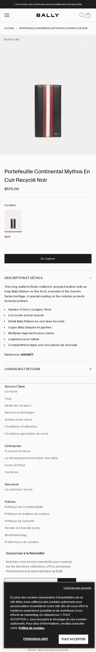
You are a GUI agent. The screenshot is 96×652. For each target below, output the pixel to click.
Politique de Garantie (19, 521)
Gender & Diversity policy (23, 528)
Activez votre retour (19, 419)
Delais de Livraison (18, 405)
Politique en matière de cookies (27, 514)
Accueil (9, 28)
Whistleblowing (16, 535)
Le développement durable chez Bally (31, 458)
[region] (49, 615)
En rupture (48, 258)
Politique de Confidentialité (24, 507)
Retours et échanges (19, 412)
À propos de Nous (17, 451)
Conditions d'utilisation (21, 426)
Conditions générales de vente (27, 434)
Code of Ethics (15, 465)
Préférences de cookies (22, 542)
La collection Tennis (19, 489)
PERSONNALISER (35, 639)
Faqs (8, 398)
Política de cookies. (32, 628)
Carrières (11, 472)
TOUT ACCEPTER (73, 639)
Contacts (11, 391)
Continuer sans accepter (78, 587)
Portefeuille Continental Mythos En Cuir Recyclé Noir (53, 28)
